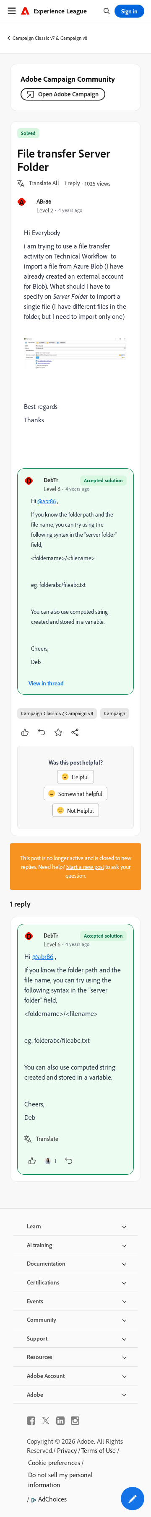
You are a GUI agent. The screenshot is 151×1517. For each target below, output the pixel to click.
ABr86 (44, 201)
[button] (44, 183)
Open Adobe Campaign (68, 94)
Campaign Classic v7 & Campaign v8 (50, 38)
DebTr (51, 479)
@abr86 (46, 500)
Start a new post (85, 866)
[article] (75, 1049)
